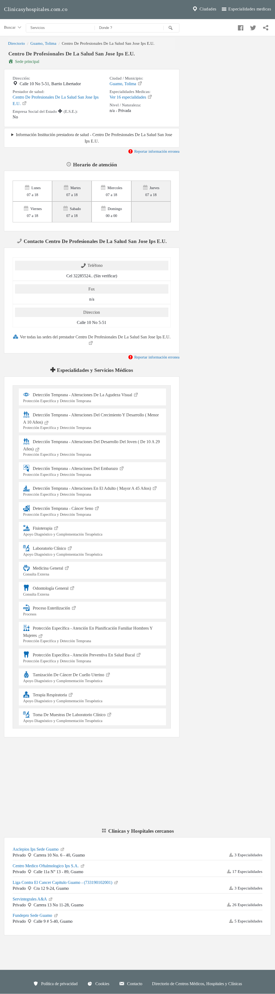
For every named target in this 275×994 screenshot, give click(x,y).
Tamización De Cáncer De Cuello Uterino (64, 677)
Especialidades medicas (249, 9)
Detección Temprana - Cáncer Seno (58, 511)
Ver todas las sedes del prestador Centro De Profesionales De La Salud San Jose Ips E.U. (95, 337)
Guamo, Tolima (43, 43)
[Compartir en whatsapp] (265, 26)
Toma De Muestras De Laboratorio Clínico (65, 717)
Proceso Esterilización (47, 611)
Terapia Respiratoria (62, 697)
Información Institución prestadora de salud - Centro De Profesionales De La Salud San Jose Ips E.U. (94, 137)
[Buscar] (171, 28)
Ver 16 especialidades (128, 97)
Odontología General (46, 591)
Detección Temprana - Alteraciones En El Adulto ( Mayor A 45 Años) (87, 491)
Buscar (10, 27)
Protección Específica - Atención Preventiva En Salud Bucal (79, 657)
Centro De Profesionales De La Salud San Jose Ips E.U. (56, 100)
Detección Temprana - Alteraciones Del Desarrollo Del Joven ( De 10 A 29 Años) (91, 448)
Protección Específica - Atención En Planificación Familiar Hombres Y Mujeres (88, 634)
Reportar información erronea (156, 151)
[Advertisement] (229, 86)
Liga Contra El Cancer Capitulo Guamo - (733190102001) (63, 882)
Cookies (101, 983)
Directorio (16, 43)
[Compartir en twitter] (252, 26)
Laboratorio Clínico (62, 551)
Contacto (134, 983)
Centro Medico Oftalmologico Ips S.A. (46, 866)
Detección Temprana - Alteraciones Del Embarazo (71, 471)
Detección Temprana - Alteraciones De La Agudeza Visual (78, 398)
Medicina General (43, 571)
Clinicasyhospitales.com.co (35, 9)
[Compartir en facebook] (240, 26)
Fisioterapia (62, 531)
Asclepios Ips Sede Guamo (36, 849)
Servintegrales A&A (30, 899)
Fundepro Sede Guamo (33, 915)
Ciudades (207, 9)
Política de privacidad (59, 983)
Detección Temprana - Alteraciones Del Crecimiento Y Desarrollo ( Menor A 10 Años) (91, 421)
